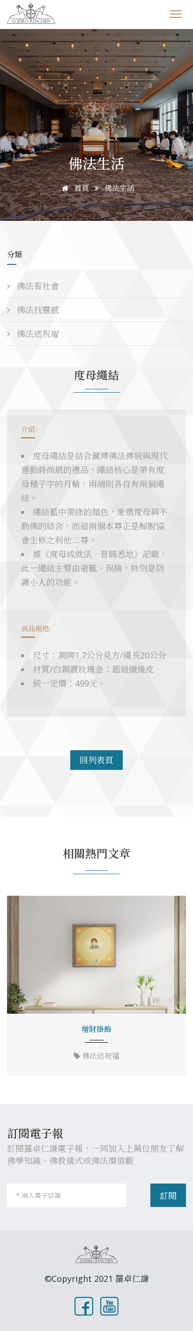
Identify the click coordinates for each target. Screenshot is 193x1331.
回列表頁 (96, 760)
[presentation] (17, 987)
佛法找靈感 (37, 309)
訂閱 (168, 1195)
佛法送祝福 (37, 333)
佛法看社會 (37, 286)
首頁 (80, 188)
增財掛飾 (96, 1029)
